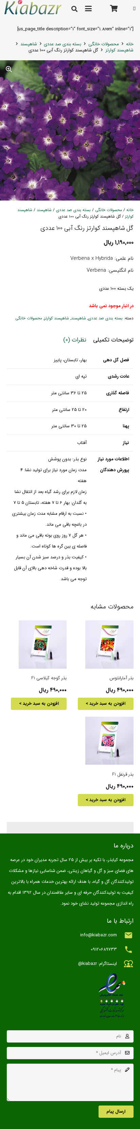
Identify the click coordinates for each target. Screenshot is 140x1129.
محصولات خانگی (103, 44)
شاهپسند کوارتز (119, 50)
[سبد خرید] (114, 8)
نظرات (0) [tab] (74, 340)
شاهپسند (28, 44)
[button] (88, 8)
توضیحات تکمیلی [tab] (113, 340)
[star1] (70, 996)
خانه (130, 44)
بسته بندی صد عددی (62, 44)
